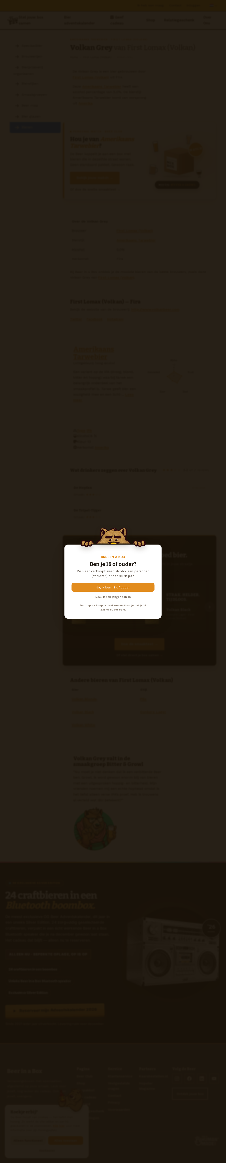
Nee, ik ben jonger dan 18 (113, 597)
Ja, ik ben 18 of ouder (113, 587)
